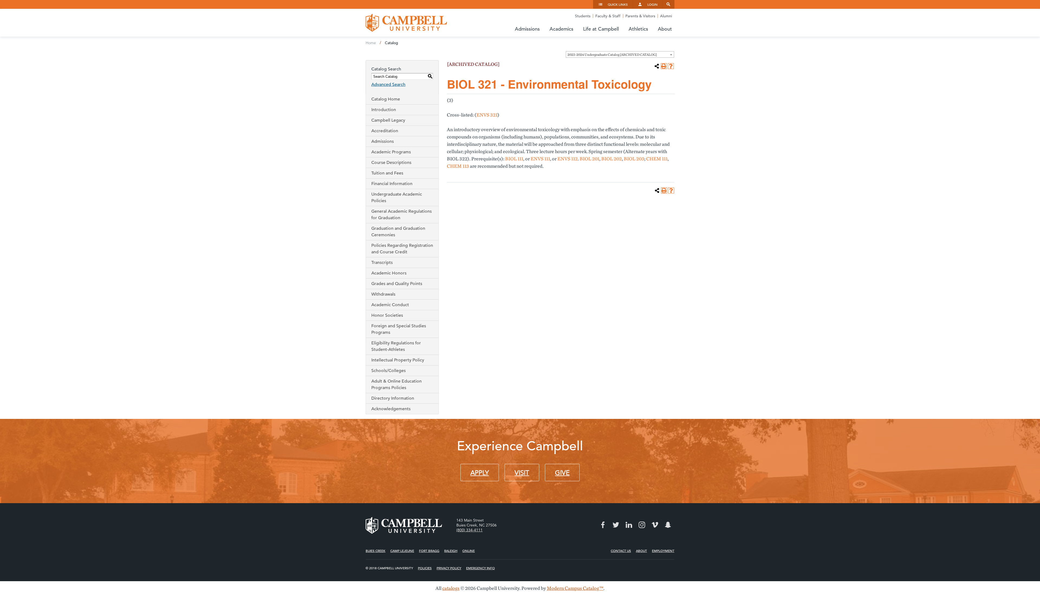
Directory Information (392, 398)
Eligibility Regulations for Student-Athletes (396, 346)
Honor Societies (387, 315)
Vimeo (654, 524)
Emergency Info (480, 568)
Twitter (615, 524)
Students (582, 16)
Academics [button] (561, 29)
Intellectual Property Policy (397, 360)
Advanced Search (388, 84)
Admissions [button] (527, 29)
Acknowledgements (391, 409)
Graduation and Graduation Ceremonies (398, 232)
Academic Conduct (390, 305)
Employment (663, 550)
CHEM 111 (657, 158)
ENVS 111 (540, 158)
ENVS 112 (567, 158)
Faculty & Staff (607, 16)
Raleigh (450, 550)
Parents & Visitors (640, 16)
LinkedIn (628, 524)
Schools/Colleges (388, 370)
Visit (522, 473)
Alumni (666, 16)
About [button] (665, 29)
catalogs (451, 588)
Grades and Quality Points (396, 283)
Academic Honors (389, 273)
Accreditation (384, 131)
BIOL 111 (514, 158)
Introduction (383, 109)
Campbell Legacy (388, 120)
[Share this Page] (657, 66)
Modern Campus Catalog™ (575, 588)
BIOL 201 (589, 158)
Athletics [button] (638, 29)
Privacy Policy (449, 568)
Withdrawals (383, 294)
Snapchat (667, 524)
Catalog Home (385, 99)
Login (652, 4)
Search (668, 4)
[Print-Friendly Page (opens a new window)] (664, 66)
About (641, 550)
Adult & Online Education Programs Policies (396, 384)
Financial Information (391, 183)
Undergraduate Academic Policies (396, 197)
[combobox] (620, 54)
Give (562, 473)
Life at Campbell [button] (601, 29)
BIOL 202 (611, 158)
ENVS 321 (487, 115)
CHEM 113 (458, 166)
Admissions (382, 141)
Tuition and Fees (387, 173)
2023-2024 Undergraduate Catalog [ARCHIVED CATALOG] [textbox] (612, 55)
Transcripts (382, 262)
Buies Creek (375, 550)
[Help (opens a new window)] (671, 66)
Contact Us (621, 550)
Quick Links (618, 4)
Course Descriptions (391, 162)
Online (468, 550)
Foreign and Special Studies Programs (398, 329)
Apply (479, 473)
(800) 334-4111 (469, 530)
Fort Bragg (429, 550)
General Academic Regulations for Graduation (401, 215)
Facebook (602, 524)
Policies (425, 568)
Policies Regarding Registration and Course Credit (402, 249)
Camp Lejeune (402, 550)
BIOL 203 (634, 158)
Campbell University (406, 23)
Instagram (641, 524)
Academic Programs (391, 152)
